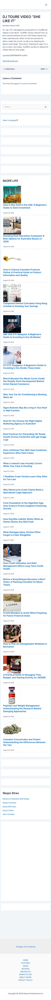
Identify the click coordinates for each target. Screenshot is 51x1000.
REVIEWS (25, 969)
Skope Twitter (8, 810)
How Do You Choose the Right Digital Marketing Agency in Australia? (22, 422)
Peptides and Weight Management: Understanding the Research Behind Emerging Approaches (22, 708)
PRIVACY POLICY (26, 980)
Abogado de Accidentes (25, 947)
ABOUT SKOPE (25, 977)
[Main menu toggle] (46, 4)
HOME (25, 960)
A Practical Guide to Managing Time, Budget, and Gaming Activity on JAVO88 (24, 676)
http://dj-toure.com (10, 61)
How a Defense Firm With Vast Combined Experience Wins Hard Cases (24, 451)
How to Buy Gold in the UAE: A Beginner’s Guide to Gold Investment (25, 206)
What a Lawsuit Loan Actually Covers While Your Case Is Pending (22, 464)
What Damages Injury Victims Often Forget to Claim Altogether (21, 533)
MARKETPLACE (25, 974)
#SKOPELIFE (25, 972)
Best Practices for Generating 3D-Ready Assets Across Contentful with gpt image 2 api (24, 437)
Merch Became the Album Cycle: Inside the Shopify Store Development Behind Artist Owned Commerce (24, 381)
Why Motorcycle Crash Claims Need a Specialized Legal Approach (23, 491)
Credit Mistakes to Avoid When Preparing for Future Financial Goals (25, 614)
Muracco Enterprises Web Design (16, 799)
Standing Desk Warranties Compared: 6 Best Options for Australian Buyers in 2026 (23, 238)
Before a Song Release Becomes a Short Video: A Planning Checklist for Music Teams (24, 582)
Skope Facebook (9, 803)
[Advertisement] (25, 860)
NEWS (25, 966)
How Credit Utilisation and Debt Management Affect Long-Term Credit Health (23, 566)
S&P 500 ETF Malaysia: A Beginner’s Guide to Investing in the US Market (22, 335)
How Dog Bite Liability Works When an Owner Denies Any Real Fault (23, 520)
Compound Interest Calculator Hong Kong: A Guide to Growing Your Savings (25, 304)
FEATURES (25, 963)
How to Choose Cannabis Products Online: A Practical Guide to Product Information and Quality (22, 272)
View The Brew (9, 814)
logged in (17, 83)
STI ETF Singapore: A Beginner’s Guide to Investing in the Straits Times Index (24, 366)
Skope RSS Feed (9, 807)
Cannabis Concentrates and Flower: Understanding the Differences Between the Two (24, 742)
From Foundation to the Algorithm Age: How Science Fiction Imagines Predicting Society (24, 506)
